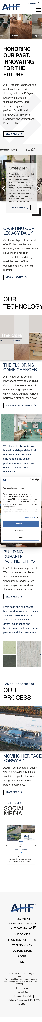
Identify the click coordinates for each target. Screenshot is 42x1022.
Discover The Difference (19, 406)
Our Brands (22, 915)
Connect (32, 3)
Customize (20, 531)
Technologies (22, 926)
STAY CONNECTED (21, 909)
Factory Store (22, 932)
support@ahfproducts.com (23, 904)
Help (22, 943)
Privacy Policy (22, 969)
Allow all (21, 524)
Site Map (22, 985)
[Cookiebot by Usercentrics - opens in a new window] (29, 479)
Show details (30, 517)
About (22, 937)
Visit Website (18, 208)
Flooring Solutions (22, 921)
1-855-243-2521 (23, 900)
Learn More (12, 134)
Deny (21, 538)
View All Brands (14, 278)
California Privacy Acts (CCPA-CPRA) (22, 981)
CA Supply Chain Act (22, 977)
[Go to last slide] (6, 844)
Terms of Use (22, 973)
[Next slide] (35, 844)
